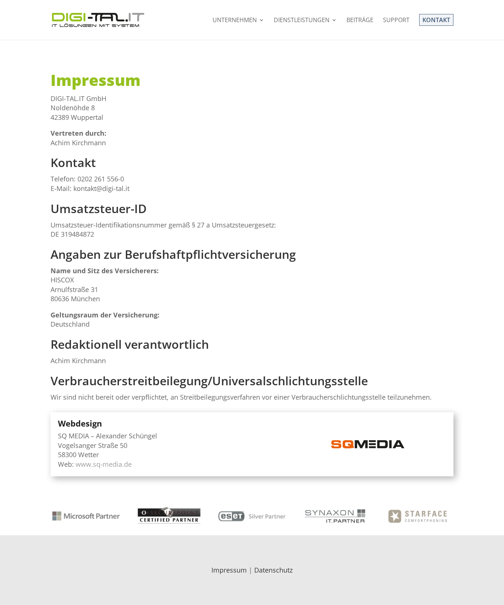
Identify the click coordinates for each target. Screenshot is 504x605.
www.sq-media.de (104, 464)
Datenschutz (273, 570)
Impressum (229, 570)
